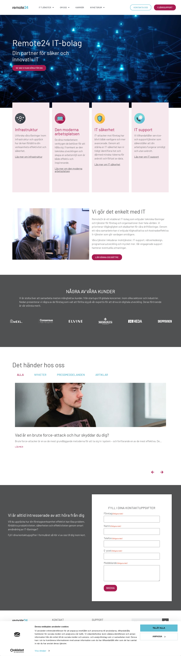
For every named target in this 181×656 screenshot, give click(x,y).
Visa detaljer (40, 651)
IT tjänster (45, 7)
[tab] (20, 375)
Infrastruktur (26, 129)
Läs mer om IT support (146, 156)
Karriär (80, 7)
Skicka (110, 587)
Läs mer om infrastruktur (28, 156)
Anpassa (157, 636)
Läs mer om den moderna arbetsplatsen (68, 170)
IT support (143, 129)
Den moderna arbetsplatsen (67, 131)
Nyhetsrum (96, 7)
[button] (152, 472)
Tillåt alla (159, 628)
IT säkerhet (104, 129)
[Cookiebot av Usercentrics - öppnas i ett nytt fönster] (17, 651)
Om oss (63, 7)
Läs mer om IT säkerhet (107, 164)
